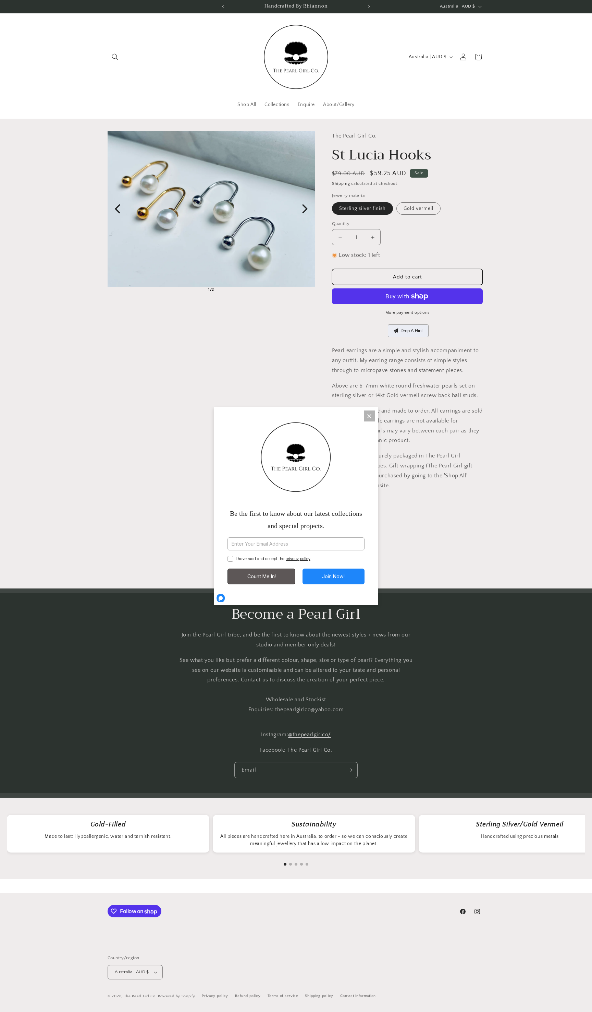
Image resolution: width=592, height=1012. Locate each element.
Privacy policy (215, 996)
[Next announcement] (369, 6)
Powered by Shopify (176, 996)
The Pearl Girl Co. (309, 750)
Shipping (341, 183)
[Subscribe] (349, 770)
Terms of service (283, 996)
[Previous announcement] (223, 6)
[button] (115, 56)
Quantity (340, 223)
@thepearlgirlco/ (309, 735)
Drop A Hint (411, 330)
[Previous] (117, 208)
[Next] (305, 208)
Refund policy (248, 996)
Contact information (358, 996)
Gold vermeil (418, 208)
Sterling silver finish (362, 208)
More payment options (407, 312)
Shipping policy (319, 996)
